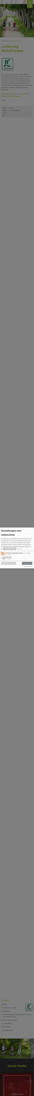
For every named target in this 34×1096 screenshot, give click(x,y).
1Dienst (8, 554)
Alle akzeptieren (27, 563)
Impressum (19, 548)
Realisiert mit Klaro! (28, 566)
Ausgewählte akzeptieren (8, 563)
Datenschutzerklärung (9, 548)
